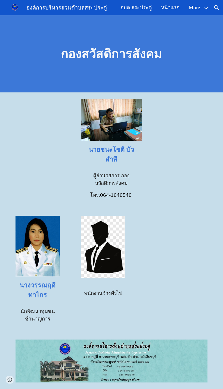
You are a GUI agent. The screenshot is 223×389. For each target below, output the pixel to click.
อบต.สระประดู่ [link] (136, 7)
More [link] (194, 7)
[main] (111, 54)
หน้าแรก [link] (170, 7)
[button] (216, 7)
